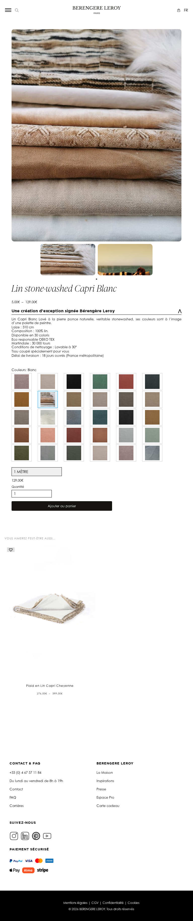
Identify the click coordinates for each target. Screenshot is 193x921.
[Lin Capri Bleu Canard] (100, 417)
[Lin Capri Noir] (74, 381)
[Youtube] (48, 835)
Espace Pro (105, 797)
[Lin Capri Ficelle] (100, 399)
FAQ (13, 797)
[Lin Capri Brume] (126, 435)
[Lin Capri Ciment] (48, 381)
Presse (101, 789)
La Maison (104, 773)
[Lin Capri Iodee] (152, 453)
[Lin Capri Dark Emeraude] (22, 453)
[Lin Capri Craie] (48, 417)
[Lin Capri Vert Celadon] (152, 435)
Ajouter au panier (62, 506)
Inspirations (105, 781)
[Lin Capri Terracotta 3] (126, 381)
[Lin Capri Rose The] (126, 453)
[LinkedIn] (26, 835)
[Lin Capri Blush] (22, 381)
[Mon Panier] (179, 10)
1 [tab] (96, 279)
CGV (95, 903)
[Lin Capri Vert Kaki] (74, 453)
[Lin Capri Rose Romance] (48, 435)
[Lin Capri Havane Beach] (74, 399)
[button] (11, 549)
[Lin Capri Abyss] (74, 417)
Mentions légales (75, 903)
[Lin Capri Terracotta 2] (100, 435)
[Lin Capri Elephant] (152, 381)
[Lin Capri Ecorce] (126, 399)
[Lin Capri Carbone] (126, 417)
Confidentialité (113, 903)
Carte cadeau (107, 806)
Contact (16, 789)
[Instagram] (15, 835)
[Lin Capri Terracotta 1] (74, 435)
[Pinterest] (37, 835)
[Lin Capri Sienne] (22, 435)
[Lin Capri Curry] (22, 399)
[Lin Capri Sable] (100, 453)
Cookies (133, 903)
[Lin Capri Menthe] (100, 381)
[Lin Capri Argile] (152, 399)
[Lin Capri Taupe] (22, 417)
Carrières (17, 806)
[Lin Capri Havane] (152, 417)
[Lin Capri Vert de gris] (48, 453)
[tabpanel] (67, 259)
